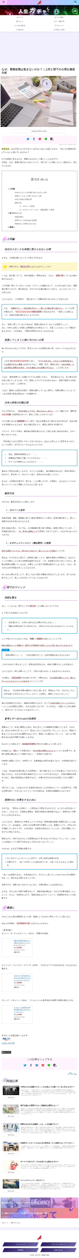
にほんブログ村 (8, 1043)
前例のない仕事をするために (26, 224)
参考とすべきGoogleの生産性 (26, 220)
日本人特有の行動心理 (23, 199)
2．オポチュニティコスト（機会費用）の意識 (37, 210)
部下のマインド (16, 213)
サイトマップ (20, 1244)
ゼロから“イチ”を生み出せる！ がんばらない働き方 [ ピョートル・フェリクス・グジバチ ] (22, 978)
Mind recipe (7, 1052)
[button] (73, 607)
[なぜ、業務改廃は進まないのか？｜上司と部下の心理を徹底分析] (37, 1065)
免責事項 (20, 1250)
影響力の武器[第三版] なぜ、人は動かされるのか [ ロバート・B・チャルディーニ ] (22, 943)
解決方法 (18, 203)
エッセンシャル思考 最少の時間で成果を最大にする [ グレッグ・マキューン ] (22, 1010)
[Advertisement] (39, 48)
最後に (12, 227)
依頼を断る (19, 217)
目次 (37, 179)
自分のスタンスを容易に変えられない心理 (30, 192)
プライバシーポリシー (58, 1244)
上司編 (12, 189)
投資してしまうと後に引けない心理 (28, 196)
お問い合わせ (58, 1250)
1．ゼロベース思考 (27, 206)
